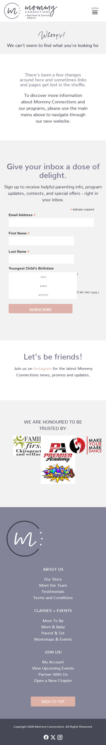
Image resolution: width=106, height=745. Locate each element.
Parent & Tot (53, 632)
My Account (53, 660)
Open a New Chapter (53, 679)
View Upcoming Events (53, 667)
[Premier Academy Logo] (53, 452)
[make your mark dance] (80, 445)
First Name (19, 233)
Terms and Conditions (53, 596)
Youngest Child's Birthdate (31, 268)
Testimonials (53, 590)
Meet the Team (53, 584)
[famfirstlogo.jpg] (25, 445)
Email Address (22, 215)
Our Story (53, 578)
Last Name (19, 251)
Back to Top (53, 701)
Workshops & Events (53, 638)
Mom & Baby (53, 625)
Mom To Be (53, 619)
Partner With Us (53, 673)
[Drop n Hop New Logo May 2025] (53, 473)
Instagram (43, 367)
